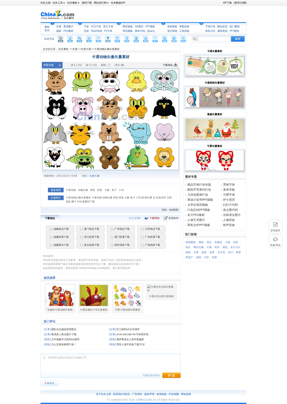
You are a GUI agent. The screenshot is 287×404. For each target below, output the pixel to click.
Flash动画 (96, 31)
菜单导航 (229, 189)
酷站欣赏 (222, 26)
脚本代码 (140, 31)
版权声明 (149, 394)
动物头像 (83, 190)
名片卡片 (235, 247)
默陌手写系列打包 (199, 189)
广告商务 (137, 394)
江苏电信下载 (152, 229)
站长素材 (63, 49)
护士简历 (229, 200)
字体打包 (210, 26)
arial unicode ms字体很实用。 (130, 334)
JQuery (151, 31)
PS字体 (108, 31)
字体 (86, 26)
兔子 (114, 190)
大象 (106, 190)
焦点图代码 (230, 210)
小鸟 (121, 190)
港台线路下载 (91, 245)
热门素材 (235, 26)
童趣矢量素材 (214, 114)
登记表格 (172, 31)
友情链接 (162, 394)
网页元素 (199, 247)
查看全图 (48, 65)
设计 (230, 252)
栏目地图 (174, 394)
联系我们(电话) (121, 394)
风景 (212, 252)
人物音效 (229, 220)
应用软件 (174, 218)
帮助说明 (186, 394)
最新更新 (222, 31)
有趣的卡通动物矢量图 (59, 309)
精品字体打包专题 (199, 184)
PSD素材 (68, 31)
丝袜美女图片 (232, 215)
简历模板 (128, 31)
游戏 (198, 257)
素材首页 (47, 28)
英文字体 (108, 26)
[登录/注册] (240, 2)
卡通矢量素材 (214, 51)
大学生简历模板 (197, 205)
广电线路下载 (152, 245)
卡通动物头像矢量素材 (107, 49)
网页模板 (128, 26)
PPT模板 (150, 26)
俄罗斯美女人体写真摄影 (126, 339)
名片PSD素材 (196, 215)
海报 (201, 242)
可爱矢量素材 (214, 146)
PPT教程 (234, 31)
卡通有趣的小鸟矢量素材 (94, 309)
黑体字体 (229, 184)
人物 (227, 242)
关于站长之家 (103, 394)
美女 (188, 247)
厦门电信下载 (91, 229)
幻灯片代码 (230, 205)
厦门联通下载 (122, 237)
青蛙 (92, 190)
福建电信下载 (61, 229)
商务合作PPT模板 (198, 225)
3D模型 (139, 26)
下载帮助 (154, 218)
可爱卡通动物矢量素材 (127, 309)
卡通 (209, 247)
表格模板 (172, 26)
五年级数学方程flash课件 (62, 339)
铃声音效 (229, 225)
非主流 (221, 252)
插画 (188, 252)
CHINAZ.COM (144, 399)
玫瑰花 (218, 242)
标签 (238, 252)
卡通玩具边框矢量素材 (161, 296)
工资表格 (184, 31)
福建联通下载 (61, 237)
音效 (86, 31)
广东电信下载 (122, 229)
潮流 (225, 247)
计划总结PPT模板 (198, 210)
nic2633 (173, 209)
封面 (235, 242)
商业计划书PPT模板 (200, 200)
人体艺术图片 (196, 220)
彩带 (214, 257)
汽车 (206, 257)
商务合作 (210, 31)
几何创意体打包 (197, 195)
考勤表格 (184, 26)
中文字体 (96, 26)
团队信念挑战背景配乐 (60, 329)
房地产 (189, 257)
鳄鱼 (99, 190)
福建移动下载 (61, 245)
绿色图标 (191, 242)
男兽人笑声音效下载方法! (127, 344)
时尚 (217, 247)
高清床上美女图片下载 (60, 334)
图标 (58, 31)
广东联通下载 (152, 237)
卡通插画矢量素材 (215, 82)
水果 (196, 252)
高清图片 (68, 26)
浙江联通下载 (91, 237)
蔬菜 (204, 252)
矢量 (58, 26)
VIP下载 (227, 2)
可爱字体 (229, 195)
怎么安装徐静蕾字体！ (60, 344)
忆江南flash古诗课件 (124, 329)
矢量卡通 (86, 49)
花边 (209, 242)
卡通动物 (71, 190)
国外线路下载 (122, 245)
